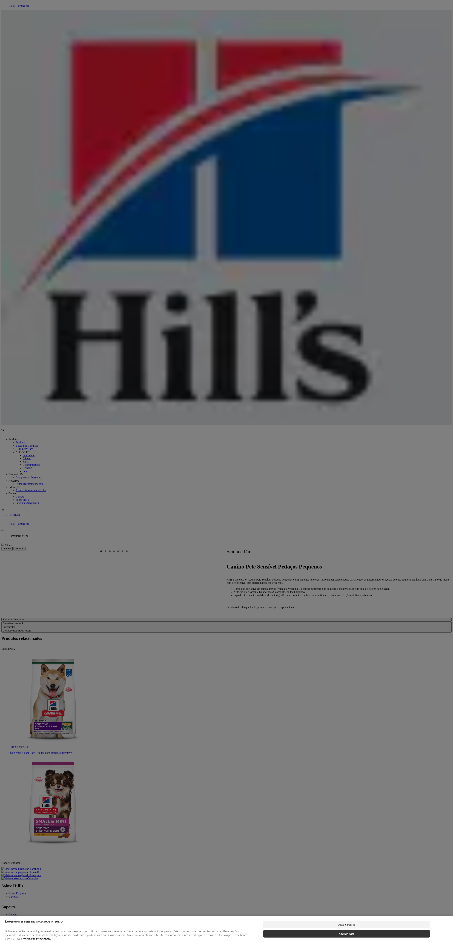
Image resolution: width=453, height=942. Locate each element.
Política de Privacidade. (37, 938)
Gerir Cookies (346, 924)
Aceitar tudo (346, 933)
